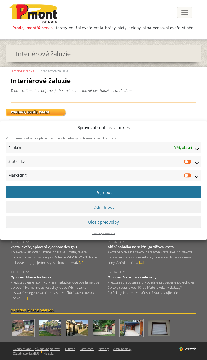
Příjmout (103, 192)
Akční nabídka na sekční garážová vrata (141, 246)
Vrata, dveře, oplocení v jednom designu (44, 246)
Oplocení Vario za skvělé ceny (132, 277)
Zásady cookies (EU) (26, 353)
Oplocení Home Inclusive (31, 277)
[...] (81, 262)
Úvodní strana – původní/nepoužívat (36, 349)
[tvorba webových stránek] (187, 348)
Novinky (104, 349)
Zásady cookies (103, 233)
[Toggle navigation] (184, 12)
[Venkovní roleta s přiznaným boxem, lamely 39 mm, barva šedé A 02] (160, 328)
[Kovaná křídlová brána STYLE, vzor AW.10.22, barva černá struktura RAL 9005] (24, 328)
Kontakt (49, 353)
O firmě (70, 349)
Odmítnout (103, 207)
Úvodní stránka (22, 71)
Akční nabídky (122, 349)
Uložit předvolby (103, 222)
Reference (87, 349)
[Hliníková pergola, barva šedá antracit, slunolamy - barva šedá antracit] (133, 328)
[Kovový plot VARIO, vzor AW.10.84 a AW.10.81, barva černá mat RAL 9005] (78, 328)
